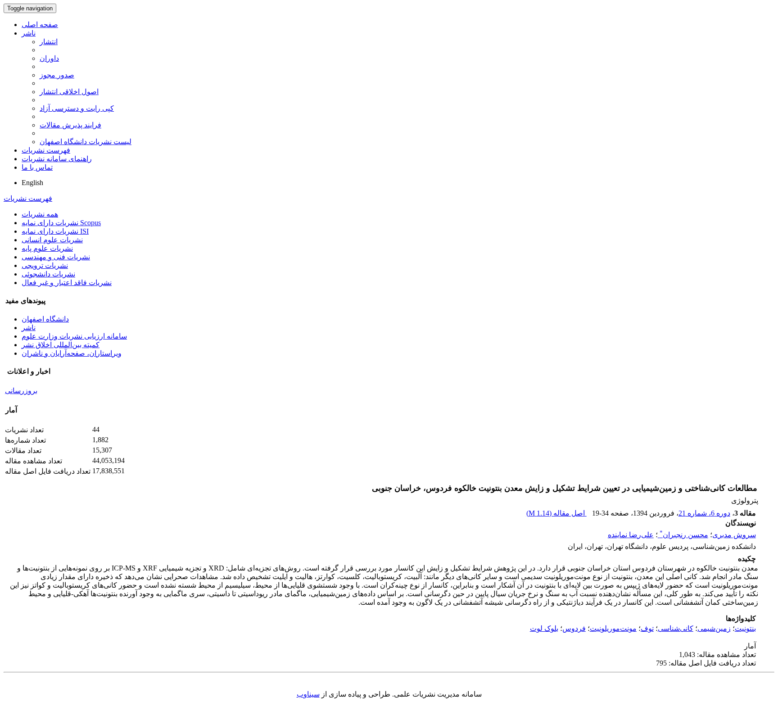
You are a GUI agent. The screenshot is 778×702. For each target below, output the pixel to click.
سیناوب (308, 694)
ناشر (29, 33)
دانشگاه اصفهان (45, 319)
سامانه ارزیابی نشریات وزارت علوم (74, 336)
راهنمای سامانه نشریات (57, 159)
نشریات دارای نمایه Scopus (61, 222)
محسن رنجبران (684, 535)
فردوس (574, 628)
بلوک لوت (544, 628)
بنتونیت (745, 628)
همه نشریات (40, 214)
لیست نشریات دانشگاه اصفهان (85, 141)
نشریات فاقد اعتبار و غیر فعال (67, 282)
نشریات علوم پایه (47, 248)
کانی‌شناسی (675, 628)
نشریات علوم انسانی (52, 240)
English (32, 182)
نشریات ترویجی (45, 265)
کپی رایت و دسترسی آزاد (77, 108)
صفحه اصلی (40, 24)
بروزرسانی (21, 390)
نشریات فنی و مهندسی (56, 257)
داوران (49, 58)
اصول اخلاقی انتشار (69, 91)
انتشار (49, 41)
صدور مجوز (57, 75)
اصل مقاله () (556, 513)
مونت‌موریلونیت (613, 628)
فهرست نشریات (46, 150)
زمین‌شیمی (714, 628)
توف (647, 628)
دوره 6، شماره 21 (704, 513)
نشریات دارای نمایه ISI (55, 231)
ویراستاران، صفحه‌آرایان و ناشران (72, 353)
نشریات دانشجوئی (48, 274)
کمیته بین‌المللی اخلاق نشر (61, 345)
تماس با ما (37, 167)
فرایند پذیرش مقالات (70, 125)
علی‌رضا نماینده (631, 535)
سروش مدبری (734, 535)
